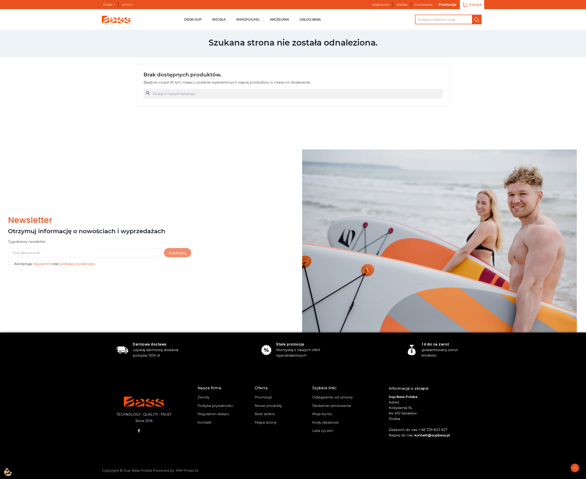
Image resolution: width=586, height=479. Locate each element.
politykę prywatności (77, 264)
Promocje (447, 5)
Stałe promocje (290, 344)
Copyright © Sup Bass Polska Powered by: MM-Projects (150, 470)
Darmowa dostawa (149, 344)
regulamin (42, 264)
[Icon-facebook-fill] (139, 431)
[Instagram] (149, 431)
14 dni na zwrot (435, 344)
